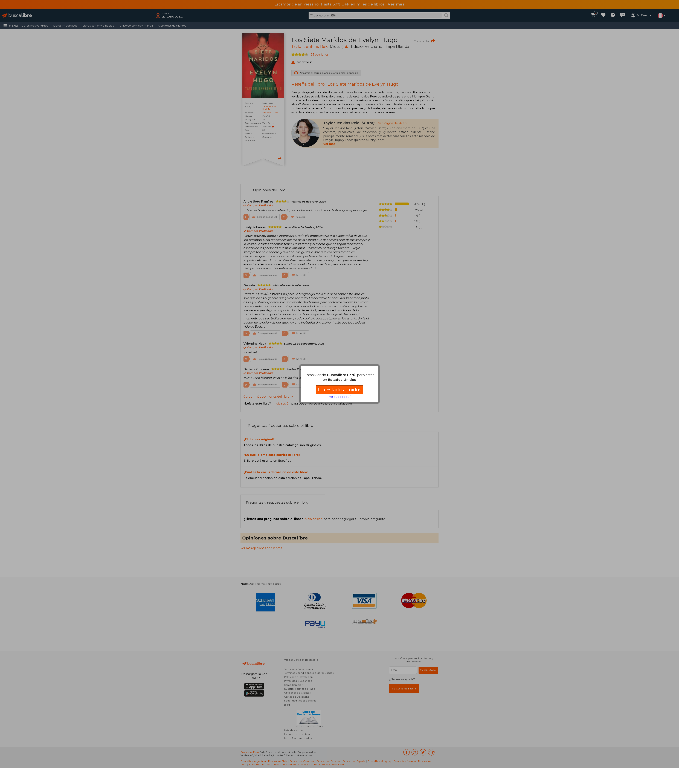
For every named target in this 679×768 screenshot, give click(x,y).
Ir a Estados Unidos (339, 389)
